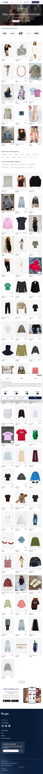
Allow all (35, 397)
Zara (25, 211)
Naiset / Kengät (14, 164)
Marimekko (4, 154)
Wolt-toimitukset (5, 738)
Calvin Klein (14, 157)
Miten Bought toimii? (25, 21)
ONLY (36, 157)
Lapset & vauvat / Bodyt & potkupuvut (18, 167)
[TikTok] (9, 726)
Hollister (7, 157)
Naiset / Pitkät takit (22, 164)
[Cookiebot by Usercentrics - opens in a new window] (37, 375)
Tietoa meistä (5, 730)
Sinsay (24, 157)
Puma (19, 157)
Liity (21, 750)
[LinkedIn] (6, 726)
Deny (8, 397)
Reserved (28, 154)
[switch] (16, 393)
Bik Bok (22, 154)
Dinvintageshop (23, 592)
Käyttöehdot (3, 768)
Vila (3, 157)
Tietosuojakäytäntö (4, 770)
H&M (25, 80)
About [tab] (35, 378)
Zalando (11, 423)
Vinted (39, 80)
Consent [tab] (7, 378)
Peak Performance (35, 154)
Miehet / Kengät (5, 167)
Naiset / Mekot (31, 164)
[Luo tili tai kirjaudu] (30, 2)
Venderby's (38, 232)
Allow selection (21, 397)
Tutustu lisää (21, 682)
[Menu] (27, 2)
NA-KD (39, 59)
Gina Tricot (10, 101)
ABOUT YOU (24, 232)
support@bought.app (7, 765)
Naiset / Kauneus (5, 164)
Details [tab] (21, 378)
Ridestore (24, 101)
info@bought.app (13, 763)
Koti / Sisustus (30, 167)
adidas (10, 154)
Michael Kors (16, 154)
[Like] (13, 57)
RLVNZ (39, 144)
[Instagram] (2, 726)
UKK (2, 733)
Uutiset (3, 735)
